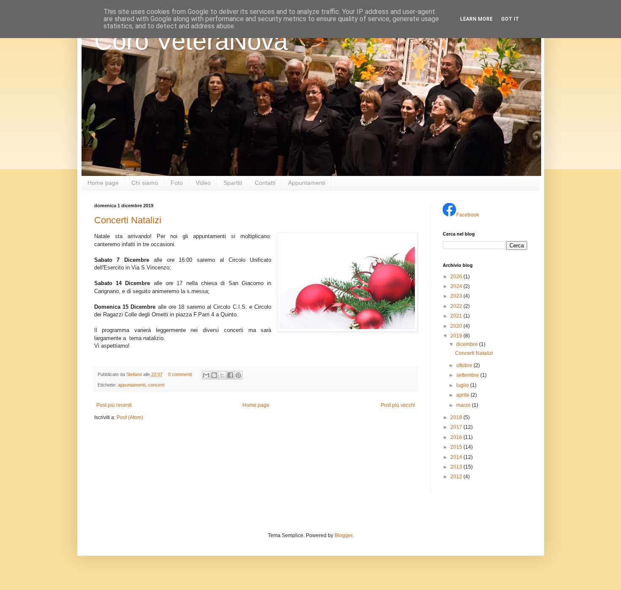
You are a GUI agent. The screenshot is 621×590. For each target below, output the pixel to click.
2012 (456, 477)
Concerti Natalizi (127, 220)
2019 (456, 336)
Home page (103, 182)
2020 (456, 326)
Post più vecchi (398, 405)
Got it (510, 19)
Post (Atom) (130, 417)
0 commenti (180, 374)
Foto (177, 182)
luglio (463, 385)
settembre (468, 375)
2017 (456, 427)
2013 (456, 467)
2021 (456, 316)
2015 (456, 447)
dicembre (467, 344)
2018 (456, 417)
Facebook (467, 215)
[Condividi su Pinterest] (238, 375)
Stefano (134, 374)
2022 (456, 306)
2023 (456, 296)
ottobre (465, 365)
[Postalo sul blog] (214, 375)
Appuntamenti (306, 182)
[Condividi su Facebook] (230, 375)
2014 (456, 457)
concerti (156, 384)
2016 (456, 437)
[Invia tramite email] (206, 375)
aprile (463, 395)
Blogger (343, 535)
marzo (464, 405)
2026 (456, 277)
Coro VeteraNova (191, 41)
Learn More (476, 19)
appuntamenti (131, 384)
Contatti (265, 182)
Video (203, 182)
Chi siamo (144, 182)
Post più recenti (114, 405)
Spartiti (232, 182)
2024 (456, 286)
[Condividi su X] (222, 375)
